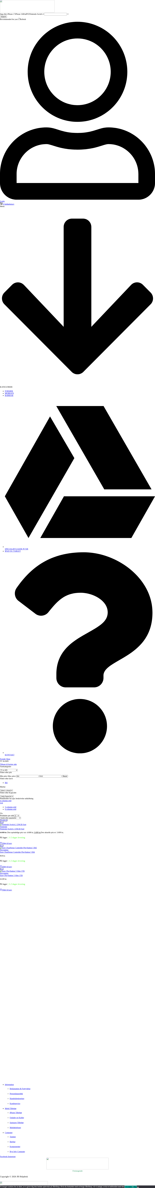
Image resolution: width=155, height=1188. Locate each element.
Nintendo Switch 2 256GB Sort (12, 829)
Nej (135, 1187)
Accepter (128, 1187)
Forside (3, 759)
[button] (7, 204)
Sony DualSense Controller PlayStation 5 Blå (17, 852)
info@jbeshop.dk (7, 1079)
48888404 (8, 1075)
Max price (12, 776)
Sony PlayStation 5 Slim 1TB (11, 875)
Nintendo (3, 827)
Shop (8, 759)
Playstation (4, 850)
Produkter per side (7, 815)
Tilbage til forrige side (8, 764)
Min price (3, 776)
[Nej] (138, 1187)
